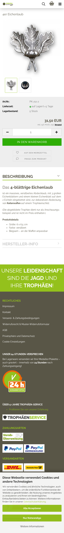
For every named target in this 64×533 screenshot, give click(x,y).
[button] (7, 132)
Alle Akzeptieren (32, 508)
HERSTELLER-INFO (20, 244)
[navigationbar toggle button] (60, 4)
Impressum (8, 306)
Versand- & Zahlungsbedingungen (20, 318)
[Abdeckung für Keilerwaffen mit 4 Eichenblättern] (32, 48)
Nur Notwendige (32, 518)
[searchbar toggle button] (43, 4)
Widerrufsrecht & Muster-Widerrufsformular (25, 324)
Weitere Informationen (32, 526)
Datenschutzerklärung (35, 501)
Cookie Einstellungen (13, 341)
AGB (4, 330)
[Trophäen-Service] (6, 4)
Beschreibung (17, 176)
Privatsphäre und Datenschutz (18, 336)
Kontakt (6, 312)
